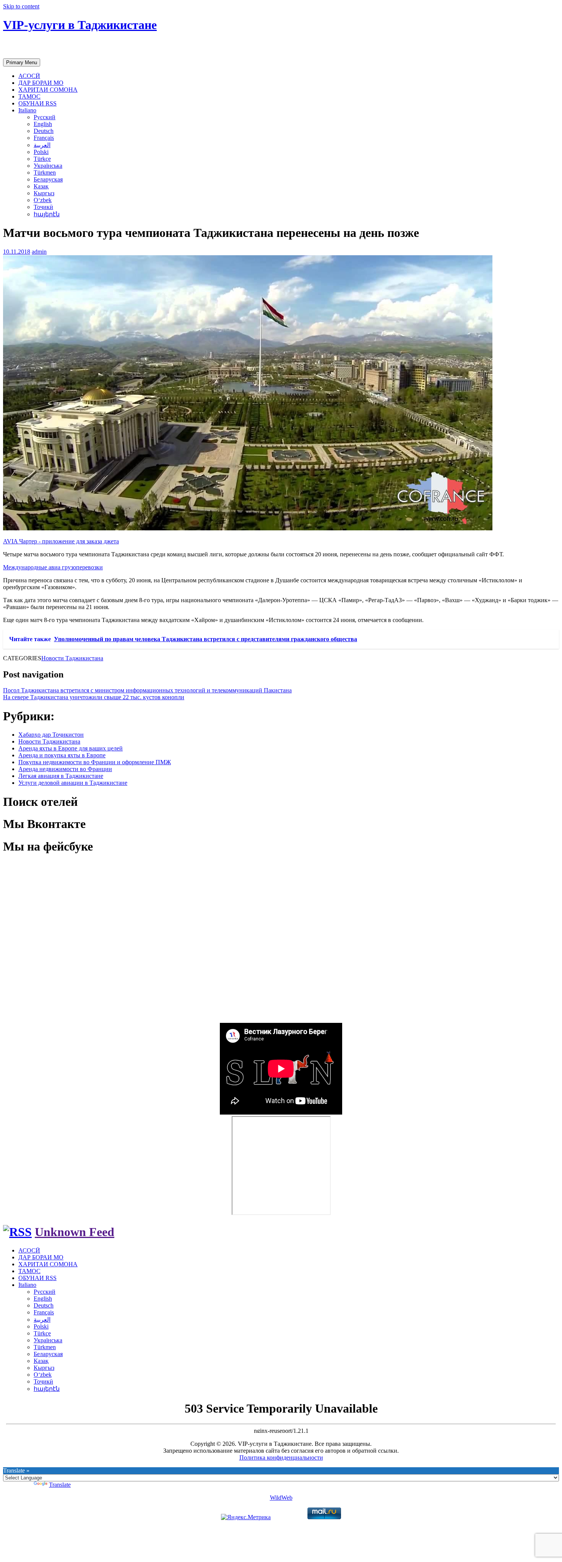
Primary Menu (21, 62)
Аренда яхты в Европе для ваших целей (70, 748)
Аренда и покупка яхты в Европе (62, 755)
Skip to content (21, 6)
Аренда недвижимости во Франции (65, 769)
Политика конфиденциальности (281, 1457)
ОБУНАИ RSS (37, 103)
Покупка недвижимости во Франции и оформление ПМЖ (94, 762)
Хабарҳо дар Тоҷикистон (51, 734)
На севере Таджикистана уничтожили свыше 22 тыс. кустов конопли (93, 697)
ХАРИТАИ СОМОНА (48, 89)
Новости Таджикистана (72, 658)
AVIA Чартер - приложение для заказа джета (61, 541)
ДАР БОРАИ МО (40, 82)
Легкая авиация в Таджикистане (60, 776)
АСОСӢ (29, 76)
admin (39, 251)
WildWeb (281, 1497)
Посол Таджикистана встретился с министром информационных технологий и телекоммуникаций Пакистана (147, 690)
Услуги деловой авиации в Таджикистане (72, 782)
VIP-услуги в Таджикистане (80, 25)
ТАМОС (29, 96)
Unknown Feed (74, 1232)
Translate (60, 1484)
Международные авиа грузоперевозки (53, 567)
